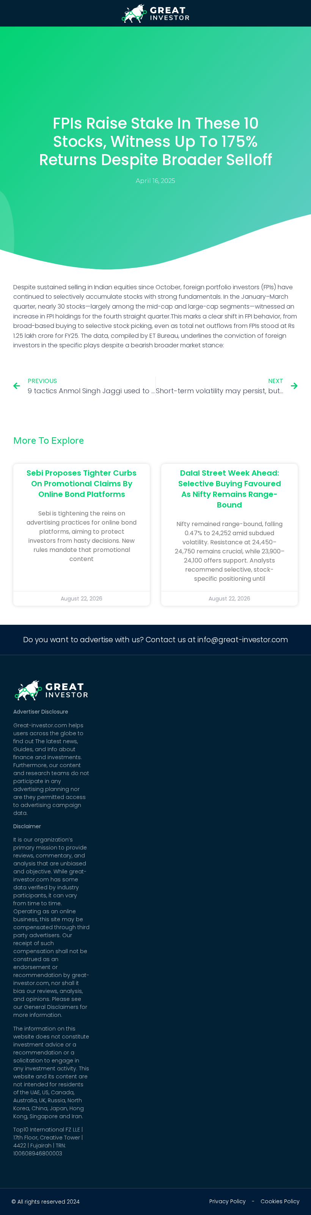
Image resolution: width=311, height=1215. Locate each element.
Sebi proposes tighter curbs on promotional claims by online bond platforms (82, 484)
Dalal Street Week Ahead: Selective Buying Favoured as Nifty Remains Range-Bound (229, 489)
